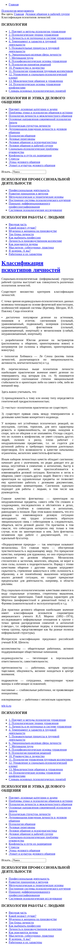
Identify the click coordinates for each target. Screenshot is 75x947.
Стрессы (14, 158)
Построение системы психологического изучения (39, 200)
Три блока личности (21, 234)
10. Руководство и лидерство (27, 67)
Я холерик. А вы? (20, 250)
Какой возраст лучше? (22, 227)
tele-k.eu (6, 705)
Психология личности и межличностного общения (40, 115)
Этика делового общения (24, 162)
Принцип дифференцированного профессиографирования (29, 205)
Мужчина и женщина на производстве (33, 231)
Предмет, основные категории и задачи (33, 109)
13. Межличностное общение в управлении (36, 81)
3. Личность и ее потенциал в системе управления (40, 38)
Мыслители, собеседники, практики (31, 247)
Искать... (6, 171)
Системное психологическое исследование (35, 210)
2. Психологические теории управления (33, 34)
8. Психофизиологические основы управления (38, 61)
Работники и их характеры (25, 254)
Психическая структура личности (30, 125)
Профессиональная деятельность (29, 190)
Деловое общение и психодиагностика (33, 142)
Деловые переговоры (22, 138)
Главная (14, 4)
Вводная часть (18, 224)
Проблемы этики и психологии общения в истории (41, 112)
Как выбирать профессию (25, 237)
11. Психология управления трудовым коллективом (41, 71)
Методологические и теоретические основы (36, 196)
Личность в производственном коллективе (35, 240)
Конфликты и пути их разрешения (30, 155)
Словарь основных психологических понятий (37, 90)
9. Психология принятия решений (30, 64)
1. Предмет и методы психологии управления (37, 31)
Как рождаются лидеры (23, 244)
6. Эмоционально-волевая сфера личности (35, 54)
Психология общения (22, 135)
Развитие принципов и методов (28, 193)
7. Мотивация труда (21, 57)
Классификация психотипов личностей (30, 266)
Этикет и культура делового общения (32, 165)
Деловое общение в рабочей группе (47, 14)
